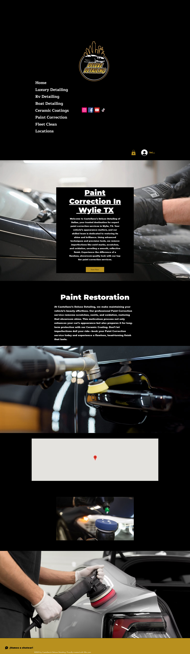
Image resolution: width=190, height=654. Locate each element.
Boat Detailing (49, 103)
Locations (44, 131)
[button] (133, 152)
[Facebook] (90, 110)
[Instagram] (84, 110)
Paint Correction (51, 117)
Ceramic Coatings (51, 110)
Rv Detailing (47, 96)
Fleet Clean (46, 124)
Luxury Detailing (51, 89)
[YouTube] (97, 110)
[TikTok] (103, 110)
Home (40, 82)
